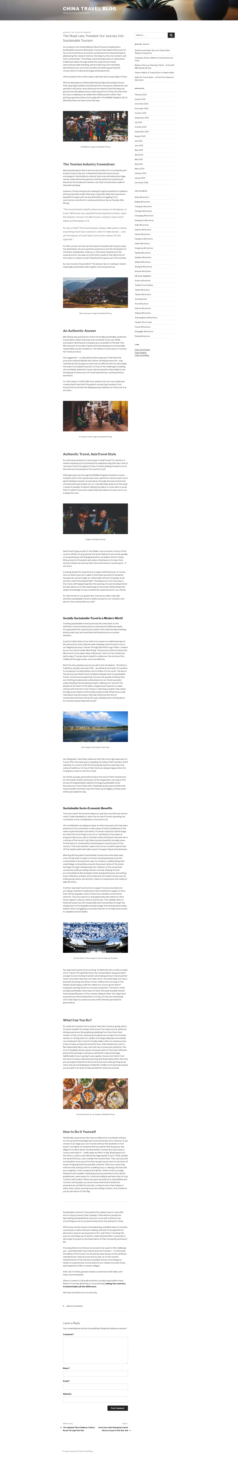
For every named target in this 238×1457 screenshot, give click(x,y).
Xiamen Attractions (143, 308)
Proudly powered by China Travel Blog (77, 1451)
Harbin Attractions (142, 243)
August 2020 (140, 136)
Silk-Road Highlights (143, 276)
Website (67, 1394)
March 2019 (139, 169)
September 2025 (142, 118)
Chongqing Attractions (144, 216)
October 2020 (141, 127)
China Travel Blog (90, 8)
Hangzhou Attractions (144, 239)
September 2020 (142, 132)
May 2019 (139, 159)
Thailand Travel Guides (144, 285)
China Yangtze (141, 352)
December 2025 (141, 104)
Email (66, 1381)
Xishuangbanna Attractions (146, 318)
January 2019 (140, 178)
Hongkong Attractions (144, 248)
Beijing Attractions (142, 202)
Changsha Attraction (143, 206)
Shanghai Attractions (143, 267)
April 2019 (139, 164)
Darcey (87, 32)
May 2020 (139, 150)
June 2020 (139, 145)
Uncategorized (74, 1306)
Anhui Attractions (142, 197)
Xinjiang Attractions (143, 313)
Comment (68, 1334)
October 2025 (140, 113)
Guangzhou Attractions (144, 220)
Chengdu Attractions (143, 211)
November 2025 (141, 108)
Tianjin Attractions (142, 290)
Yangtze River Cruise (143, 322)
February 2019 (140, 173)
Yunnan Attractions (142, 327)
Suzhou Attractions (143, 280)
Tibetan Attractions (143, 294)
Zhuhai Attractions (142, 336)
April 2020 (139, 155)
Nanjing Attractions (143, 253)
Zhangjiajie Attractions (144, 331)
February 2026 (141, 95)
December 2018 (141, 182)
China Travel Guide (142, 350)
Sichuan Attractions (143, 271)
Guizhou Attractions (143, 230)
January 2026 (140, 99)
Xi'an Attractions (142, 304)
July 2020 (138, 141)
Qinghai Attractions (143, 262)
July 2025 (138, 122)
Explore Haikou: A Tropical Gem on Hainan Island (154, 72)
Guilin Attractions (142, 225)
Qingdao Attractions (143, 257)
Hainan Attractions (142, 234)
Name (66, 1368)
